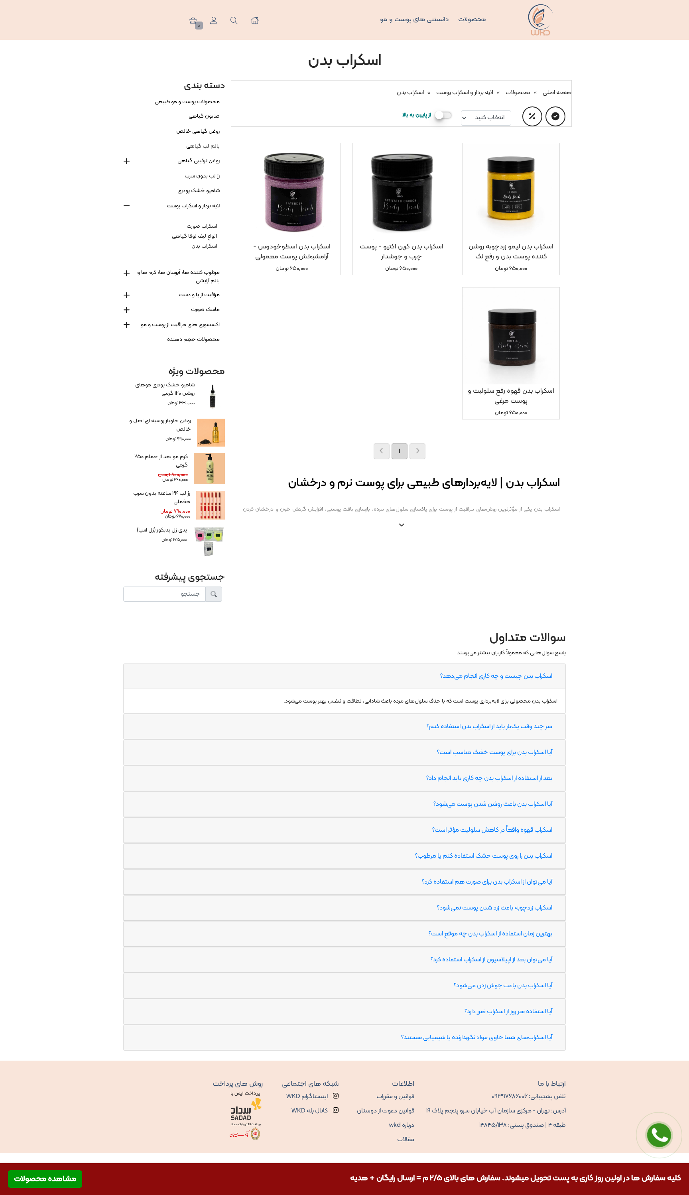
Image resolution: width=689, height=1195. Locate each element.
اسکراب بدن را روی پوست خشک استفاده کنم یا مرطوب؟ (483, 856)
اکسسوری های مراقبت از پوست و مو (180, 325)
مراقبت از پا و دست (199, 295)
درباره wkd (401, 1125)
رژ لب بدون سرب (202, 176)
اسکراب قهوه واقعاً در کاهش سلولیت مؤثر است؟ (492, 830)
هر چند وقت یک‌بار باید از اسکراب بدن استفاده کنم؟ (489, 726)
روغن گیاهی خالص (198, 131)
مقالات (405, 1139)
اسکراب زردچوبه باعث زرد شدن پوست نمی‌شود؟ (494, 908)
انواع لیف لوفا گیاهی (194, 236)
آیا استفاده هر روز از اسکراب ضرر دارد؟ (508, 1011)
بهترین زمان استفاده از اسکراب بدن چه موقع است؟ (490, 934)
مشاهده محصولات (45, 1179)
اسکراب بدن (410, 92)
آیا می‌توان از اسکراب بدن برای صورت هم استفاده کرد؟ (487, 882)
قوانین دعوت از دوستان (385, 1111)
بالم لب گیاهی (203, 146)
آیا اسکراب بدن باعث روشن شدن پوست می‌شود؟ (492, 804)
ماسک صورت (205, 309)
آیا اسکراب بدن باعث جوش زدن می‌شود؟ (503, 985)
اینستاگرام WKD (307, 1096)
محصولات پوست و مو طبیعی (187, 102)
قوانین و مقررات (395, 1096)
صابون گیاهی (204, 116)
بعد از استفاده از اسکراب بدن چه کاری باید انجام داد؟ (489, 778)
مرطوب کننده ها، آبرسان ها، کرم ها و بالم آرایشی (178, 276)
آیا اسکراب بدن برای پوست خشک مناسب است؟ (494, 752)
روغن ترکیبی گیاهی (198, 161)
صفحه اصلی (557, 92)
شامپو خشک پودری (198, 191)
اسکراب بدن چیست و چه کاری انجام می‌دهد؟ (496, 676)
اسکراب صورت (202, 226)
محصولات (518, 92)
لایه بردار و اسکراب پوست (464, 92)
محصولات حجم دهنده (193, 339)
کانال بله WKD (310, 1111)
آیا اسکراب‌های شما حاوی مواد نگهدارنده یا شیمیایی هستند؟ (476, 1037)
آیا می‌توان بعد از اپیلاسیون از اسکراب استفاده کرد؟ (491, 960)
